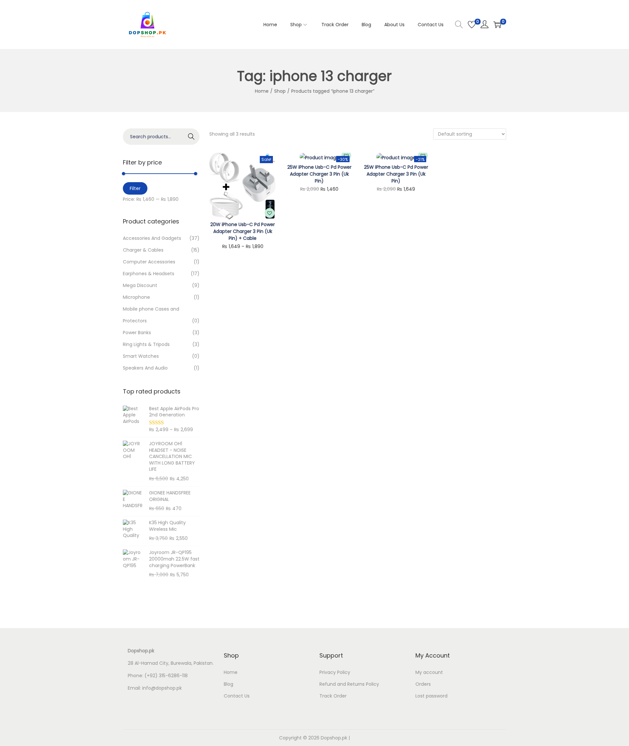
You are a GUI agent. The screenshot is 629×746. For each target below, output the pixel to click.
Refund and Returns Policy (349, 684)
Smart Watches (141, 356)
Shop (280, 91)
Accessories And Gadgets (152, 238)
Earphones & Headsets (148, 273)
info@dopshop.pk (162, 688)
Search (191, 136)
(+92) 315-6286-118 (166, 675)
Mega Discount (140, 285)
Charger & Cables (143, 250)
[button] (270, 213)
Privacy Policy (334, 672)
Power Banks (137, 332)
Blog (228, 684)
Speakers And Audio (145, 368)
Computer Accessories (149, 261)
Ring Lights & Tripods (146, 344)
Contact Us (237, 696)
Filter (135, 188)
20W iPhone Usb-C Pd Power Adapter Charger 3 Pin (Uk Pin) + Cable (242, 231)
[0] (472, 25)
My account (429, 672)
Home (262, 91)
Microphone (136, 297)
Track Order (333, 696)
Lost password (431, 696)
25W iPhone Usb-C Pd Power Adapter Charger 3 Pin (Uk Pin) (319, 174)
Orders (423, 684)
